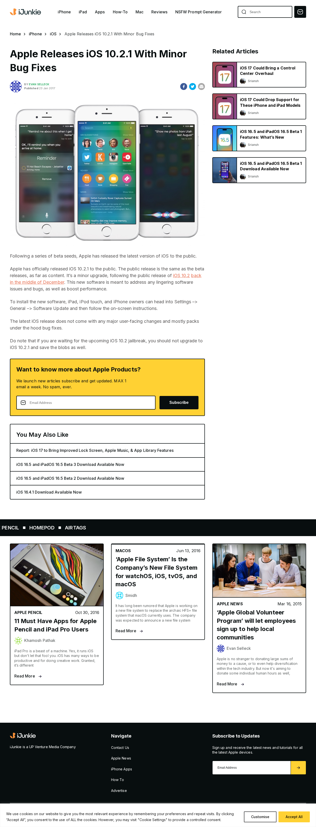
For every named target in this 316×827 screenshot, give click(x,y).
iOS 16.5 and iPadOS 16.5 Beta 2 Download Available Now (70, 478)
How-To (120, 12)
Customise (260, 817)
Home (15, 33)
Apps (100, 12)
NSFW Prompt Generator (198, 12)
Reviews (159, 12)
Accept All (294, 817)
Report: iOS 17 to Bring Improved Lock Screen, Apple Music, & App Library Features (95, 450)
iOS (53, 33)
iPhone (64, 12)
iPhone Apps (121, 769)
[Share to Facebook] (183, 86)
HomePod (22, 528)
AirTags (55, 528)
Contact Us (120, 747)
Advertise (119, 790)
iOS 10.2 (181, 275)
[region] (158, 815)
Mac (139, 12)
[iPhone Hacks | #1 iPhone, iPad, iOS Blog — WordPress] (26, 11)
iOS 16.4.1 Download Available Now (49, 492)
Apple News (121, 758)
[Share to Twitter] (192, 86)
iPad (83, 12)
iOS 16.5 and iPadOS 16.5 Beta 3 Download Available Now (70, 464)
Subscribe (179, 402)
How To (117, 780)
